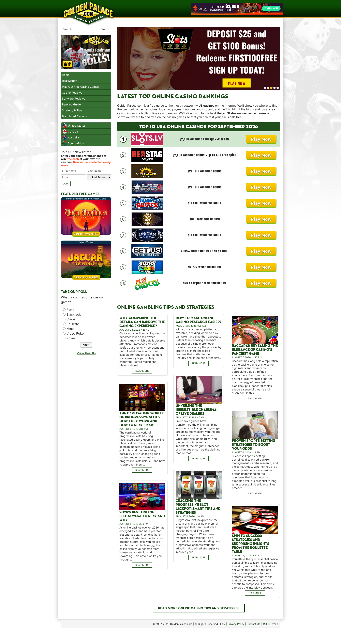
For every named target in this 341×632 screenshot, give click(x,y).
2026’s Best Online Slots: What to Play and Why (142, 516)
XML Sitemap (270, 624)
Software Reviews (73, 98)
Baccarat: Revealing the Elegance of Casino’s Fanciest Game (255, 349)
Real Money (69, 80)
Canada (73, 131)
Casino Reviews (72, 92)
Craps (71, 319)
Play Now (261, 139)
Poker (71, 338)
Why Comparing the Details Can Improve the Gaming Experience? (142, 322)
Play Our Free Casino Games (80, 86)
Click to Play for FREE (86, 234)
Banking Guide (71, 104)
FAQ (222, 624)
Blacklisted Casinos (74, 116)
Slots (70, 310)
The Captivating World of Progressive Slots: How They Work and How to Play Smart (141, 419)
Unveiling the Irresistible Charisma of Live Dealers (196, 409)
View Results (86, 353)
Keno (70, 329)
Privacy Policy (236, 624)
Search (105, 29)
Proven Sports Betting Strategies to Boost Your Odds (253, 444)
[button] (265, 88)
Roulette (73, 324)
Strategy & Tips (72, 110)
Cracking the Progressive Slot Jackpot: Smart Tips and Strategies (198, 506)
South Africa (76, 143)
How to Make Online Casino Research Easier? (198, 320)
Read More (142, 370)
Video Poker (76, 333)
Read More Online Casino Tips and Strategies (198, 608)
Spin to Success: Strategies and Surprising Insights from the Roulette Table (250, 544)
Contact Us (253, 624)
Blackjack (74, 314)
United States (76, 125)
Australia (73, 137)
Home (65, 74)
